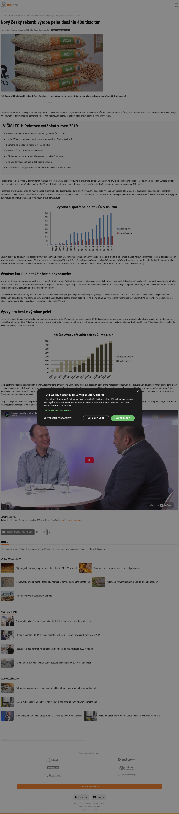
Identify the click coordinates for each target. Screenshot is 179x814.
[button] (89, 410)
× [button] (138, 391)
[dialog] (89, 407)
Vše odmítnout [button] (96, 418)
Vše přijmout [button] (123, 418)
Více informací (65, 405)
